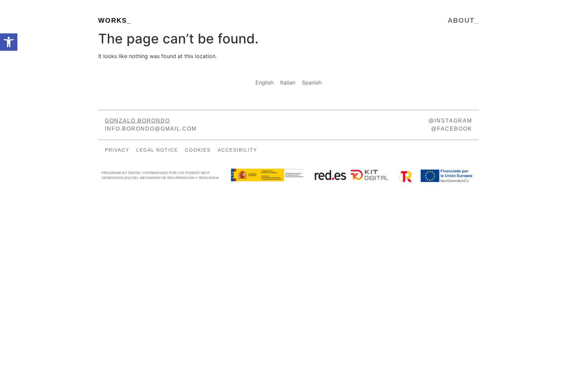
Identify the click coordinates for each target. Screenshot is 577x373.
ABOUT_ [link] (463, 20)
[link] (8, 42)
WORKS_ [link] (114, 20)
